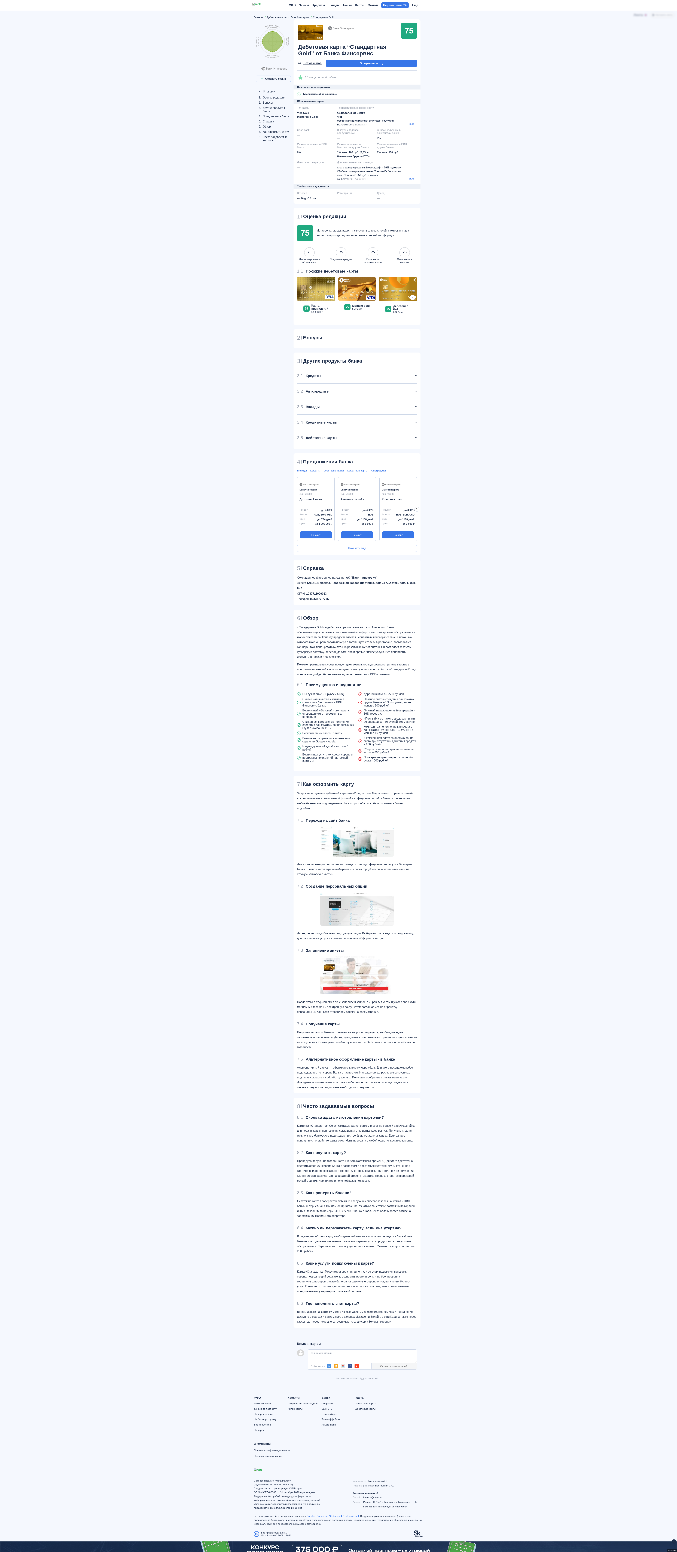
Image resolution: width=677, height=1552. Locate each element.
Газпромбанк (329, 1414)
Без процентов (262, 1424)
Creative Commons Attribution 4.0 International (333, 1516)
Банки (326, 1397)
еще (411, 123)
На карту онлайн (263, 1414)
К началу (269, 86)
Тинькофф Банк (331, 1419)
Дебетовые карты (334, 470)
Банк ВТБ (327, 1408)
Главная (258, 17)
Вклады (302, 470)
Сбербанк (327, 1403)
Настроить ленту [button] (664, 15)
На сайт (315, 534)
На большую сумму (265, 1419)
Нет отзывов (312, 63)
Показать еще (357, 548)
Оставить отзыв (275, 78)
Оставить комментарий (393, 1366)
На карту (259, 1430)
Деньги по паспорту (265, 1408)
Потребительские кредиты (303, 1403)
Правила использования (268, 1456)
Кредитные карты (357, 470)
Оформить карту (371, 63)
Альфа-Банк (329, 1424)
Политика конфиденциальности (272, 1450)
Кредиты (315, 470)
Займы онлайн (262, 1403)
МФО (257, 1397)
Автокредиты (378, 470)
